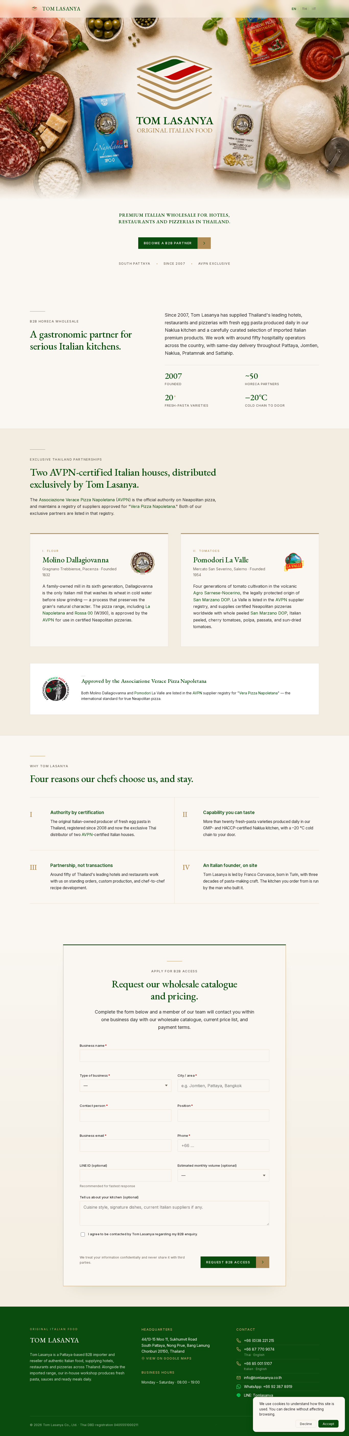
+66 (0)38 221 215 (259, 1340)
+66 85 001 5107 (258, 1366)
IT (315, 9)
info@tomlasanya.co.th (263, 1377)
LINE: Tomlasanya (258, 1395)
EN (294, 9)
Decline (306, 1424)
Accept (328, 1424)
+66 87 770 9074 (259, 1352)
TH (304, 9)
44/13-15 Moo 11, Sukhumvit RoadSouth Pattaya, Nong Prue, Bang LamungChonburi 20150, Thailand (176, 1348)
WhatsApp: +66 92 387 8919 (268, 1386)
